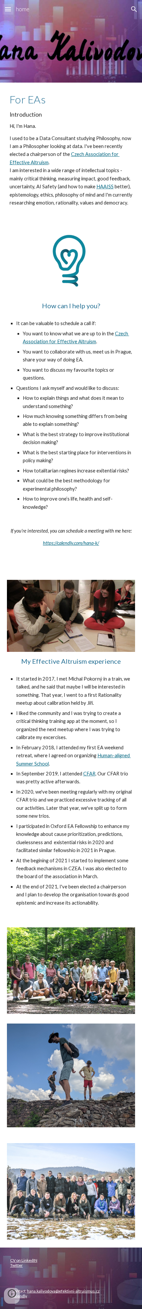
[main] (71, 150)
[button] (8, 9)
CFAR (89, 773)
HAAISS (105, 186)
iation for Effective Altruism (66, 341)
